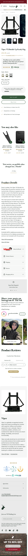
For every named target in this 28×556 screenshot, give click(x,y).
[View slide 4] (16, 290)
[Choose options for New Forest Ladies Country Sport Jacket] (4, 337)
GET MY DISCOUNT (13, 549)
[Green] (6, 75)
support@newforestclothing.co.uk (11, 495)
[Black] (10, 75)
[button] (10, 142)
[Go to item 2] (9, 41)
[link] (7, 137)
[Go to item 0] (3, 41)
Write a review (13, 371)
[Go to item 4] (20, 41)
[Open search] (2, 364)
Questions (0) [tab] (19, 360)
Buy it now (13, 102)
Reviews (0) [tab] (7, 360)
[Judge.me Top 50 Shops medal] (20, 469)
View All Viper (5, 454)
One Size (5, 82)
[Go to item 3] (15, 41)
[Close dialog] (25, 534)
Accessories (12, 12)
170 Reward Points (10, 55)
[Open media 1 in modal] (16, 16)
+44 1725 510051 (5, 494)
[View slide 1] (11, 290)
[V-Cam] (2, 75)
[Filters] (6, 364)
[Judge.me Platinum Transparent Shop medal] (13, 469)
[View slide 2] (12, 290)
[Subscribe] (22, 518)
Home (2, 12)
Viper (7, 12)
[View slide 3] (14, 290)
